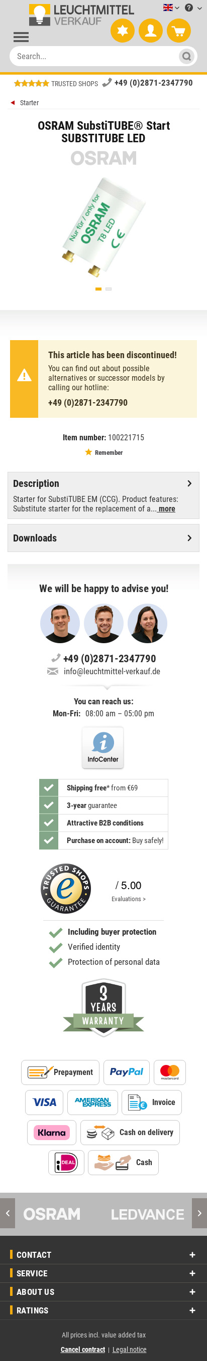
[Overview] (14, 104)
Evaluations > (129, 899)
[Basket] (179, 31)
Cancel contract (83, 1349)
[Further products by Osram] (103, 158)
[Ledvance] (148, 1214)
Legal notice (130, 1349)
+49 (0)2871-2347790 (154, 83)
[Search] (185, 56)
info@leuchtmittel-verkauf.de (112, 671)
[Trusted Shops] (66, 889)
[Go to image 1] (98, 289)
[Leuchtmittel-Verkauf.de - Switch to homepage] (79, 15)
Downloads (35, 538)
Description (36, 483)
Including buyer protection (112, 932)
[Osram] (59, 1214)
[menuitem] (156, 8)
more (166, 508)
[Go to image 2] (109, 289)
